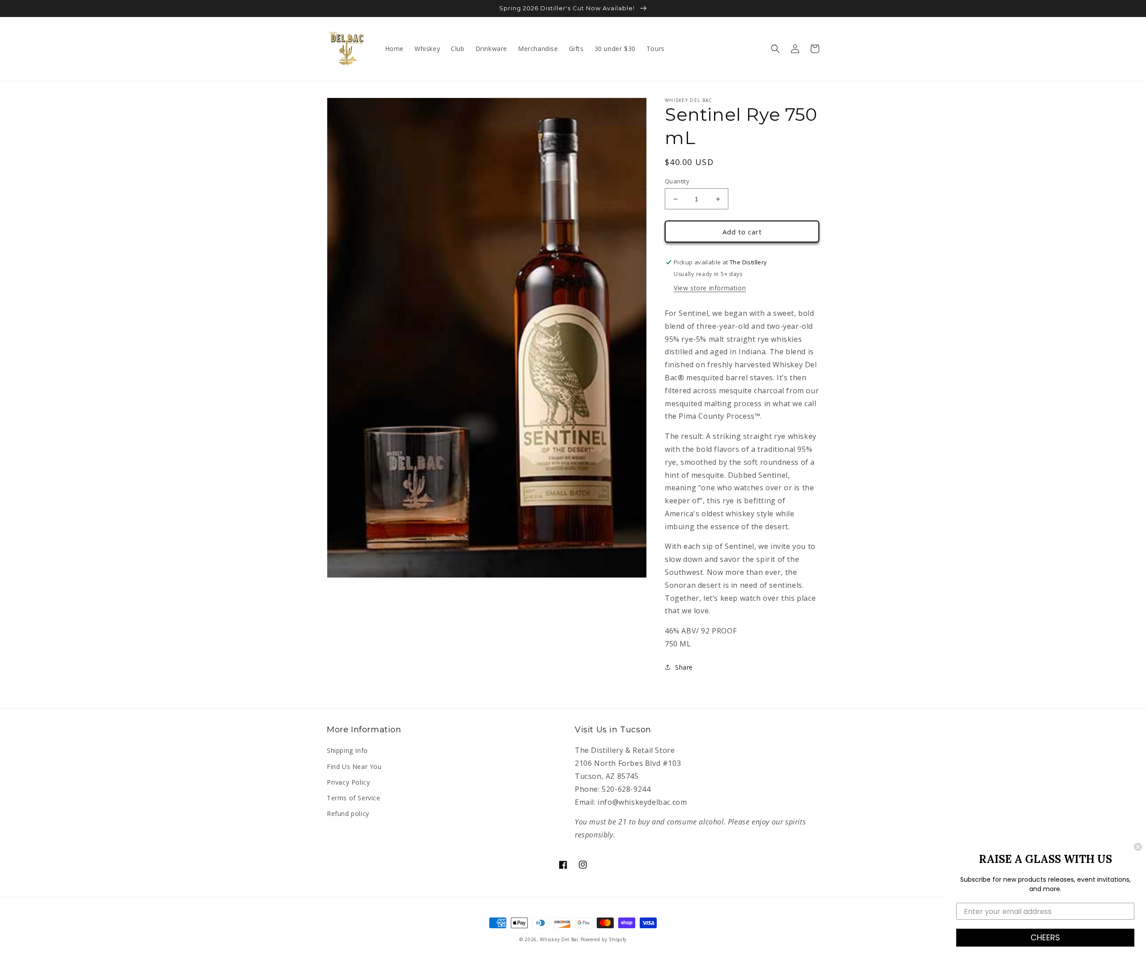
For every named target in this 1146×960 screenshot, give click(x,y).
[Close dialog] (1137, 846)
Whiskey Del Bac (559, 939)
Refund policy (348, 813)
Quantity (677, 181)
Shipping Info (347, 750)
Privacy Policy (348, 782)
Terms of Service (354, 798)
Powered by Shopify (604, 939)
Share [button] (684, 667)
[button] (775, 49)
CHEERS (1045, 937)
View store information (710, 288)
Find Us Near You (354, 766)
